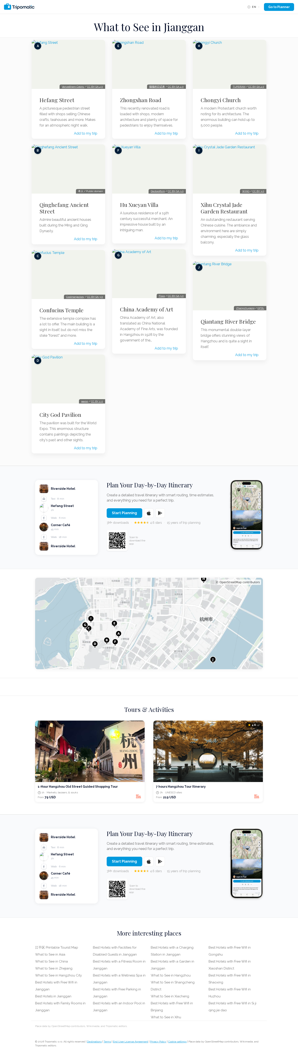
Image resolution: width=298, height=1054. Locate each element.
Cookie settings (177, 1041)
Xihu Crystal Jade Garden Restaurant (224, 208)
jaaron (84, 401)
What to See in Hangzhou (171, 975)
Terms (107, 1041)
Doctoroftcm (158, 191)
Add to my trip (85, 133)
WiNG (246, 191)
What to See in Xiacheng (170, 996)
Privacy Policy (158, 1041)
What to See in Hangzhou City (58, 975)
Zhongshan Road (140, 100)
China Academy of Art (146, 309)
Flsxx (162, 295)
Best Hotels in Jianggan (53, 996)
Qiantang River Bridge (228, 321)
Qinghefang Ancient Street (64, 208)
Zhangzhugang (245, 308)
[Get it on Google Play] (160, 513)
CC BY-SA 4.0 (95, 86)
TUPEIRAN (239, 86)
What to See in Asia (50, 954)
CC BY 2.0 (97, 401)
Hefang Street (56, 100)
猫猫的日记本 (157, 86)
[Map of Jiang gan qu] (149, 623)
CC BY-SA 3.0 (95, 296)
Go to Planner (279, 7)
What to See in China (51, 961)
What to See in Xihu (166, 1017)
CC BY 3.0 (258, 191)
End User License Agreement (130, 1041)
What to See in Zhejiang (53, 968)
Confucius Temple (61, 310)
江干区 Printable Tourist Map (56, 947)
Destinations (94, 1041)
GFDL (260, 308)
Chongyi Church (221, 100)
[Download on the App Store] (149, 513)
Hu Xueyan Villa (139, 204)
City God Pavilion (60, 414)
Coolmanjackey (75, 296)
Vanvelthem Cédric (73, 86)
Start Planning (124, 513)
